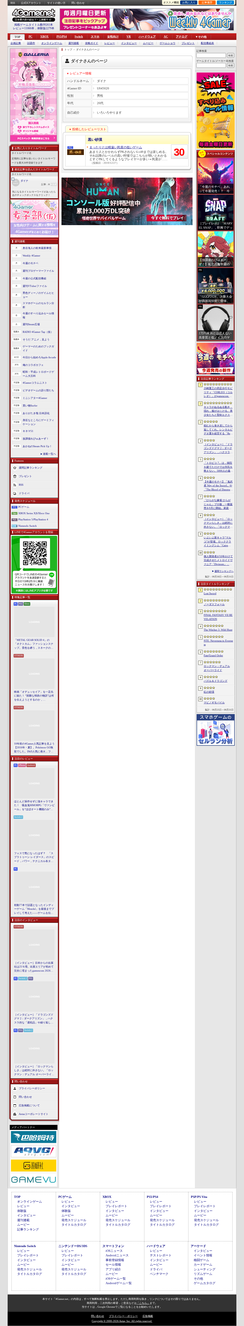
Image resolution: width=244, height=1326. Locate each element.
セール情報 (113, 1264)
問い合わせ (78, 2)
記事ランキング (28, 1229)
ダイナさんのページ (88, 49)
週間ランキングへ (224, 571)
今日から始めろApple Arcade (39, 357)
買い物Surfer (30, 405)
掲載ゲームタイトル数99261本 (33, 24)
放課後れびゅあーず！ (36, 438)
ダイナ (24, 180)
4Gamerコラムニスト (35, 382)
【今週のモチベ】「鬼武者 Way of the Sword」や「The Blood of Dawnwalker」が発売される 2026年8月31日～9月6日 (218, 486)
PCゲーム (23, 506)
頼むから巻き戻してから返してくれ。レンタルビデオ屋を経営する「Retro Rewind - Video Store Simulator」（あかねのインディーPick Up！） (218, 430)
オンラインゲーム (51, 43)
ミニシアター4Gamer (35, 398)
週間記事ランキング (30, 467)
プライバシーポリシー (32, 1088)
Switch (79, 36)
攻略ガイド (91, 43)
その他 (198, 1278)
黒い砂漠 (95, 139)
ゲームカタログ (204, 1283)
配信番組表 (207, 43)
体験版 (21, 1211)
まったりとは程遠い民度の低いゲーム (115, 147)
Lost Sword (210, 593)
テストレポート (161, 1255)
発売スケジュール (73, 1220)
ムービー (148, 43)
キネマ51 (28, 431)
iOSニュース (114, 1251)
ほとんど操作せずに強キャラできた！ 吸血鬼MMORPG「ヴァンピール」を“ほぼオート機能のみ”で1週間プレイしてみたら (34, 805)
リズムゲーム (203, 1274)
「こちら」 (143, 1303)
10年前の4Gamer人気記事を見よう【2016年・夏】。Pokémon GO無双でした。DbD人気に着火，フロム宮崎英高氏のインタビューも (34, 748)
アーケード (198, 1246)
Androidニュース (117, 1255)
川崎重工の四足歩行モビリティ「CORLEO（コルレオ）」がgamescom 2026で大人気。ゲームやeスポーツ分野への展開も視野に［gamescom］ (218, 392)
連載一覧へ (49, 453)
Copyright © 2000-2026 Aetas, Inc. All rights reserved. (122, 1321)
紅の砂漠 (209, 691)
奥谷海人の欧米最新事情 (37, 248)
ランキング (225, 2)
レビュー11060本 (23, 28)
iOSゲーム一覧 (116, 1278)
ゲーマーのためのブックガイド (38, 348)
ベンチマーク (159, 1274)
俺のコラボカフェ (33, 364)
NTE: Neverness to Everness (218, 642)
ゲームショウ (167, 43)
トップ (68, 49)
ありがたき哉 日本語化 (36, 413)
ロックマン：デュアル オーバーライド (217, 668)
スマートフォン (113, 1246)
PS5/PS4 (61, 36)
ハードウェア (147, 36)
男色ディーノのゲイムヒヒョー (38, 294)
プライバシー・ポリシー (123, 1316)
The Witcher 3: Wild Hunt (218, 629)
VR (129, 36)
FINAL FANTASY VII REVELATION (218, 617)
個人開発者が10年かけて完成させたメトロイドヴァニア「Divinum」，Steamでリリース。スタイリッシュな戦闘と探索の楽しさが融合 (218, 560)
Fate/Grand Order (213, 655)
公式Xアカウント (31, 2)
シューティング (204, 1269)
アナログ (181, 36)
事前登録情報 (115, 1260)
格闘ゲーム (201, 1260)
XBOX (44, 36)
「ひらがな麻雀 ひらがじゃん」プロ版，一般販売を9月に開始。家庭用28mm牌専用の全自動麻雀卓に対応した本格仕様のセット (218, 504)
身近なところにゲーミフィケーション (38, 422)
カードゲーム (203, 1264)
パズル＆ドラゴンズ (215, 680)
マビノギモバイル (214, 702)
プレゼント (188, 43)
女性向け (113, 36)
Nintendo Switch (27, 525)
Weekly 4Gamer (31, 255)
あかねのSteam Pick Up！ (37, 446)
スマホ (95, 36)
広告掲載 (147, 1316)
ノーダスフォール (214, 604)
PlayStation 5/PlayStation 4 (33, 519)
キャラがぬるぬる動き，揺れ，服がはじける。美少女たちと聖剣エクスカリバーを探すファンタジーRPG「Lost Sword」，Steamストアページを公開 (218, 411)
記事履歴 (207, 2)
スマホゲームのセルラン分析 (38, 305)
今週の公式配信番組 (34, 278)
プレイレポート (116, 1206)
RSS (12, 2)
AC (166, 36)
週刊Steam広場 (31, 324)
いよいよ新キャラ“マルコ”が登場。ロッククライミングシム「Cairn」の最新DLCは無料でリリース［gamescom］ (218, 541)
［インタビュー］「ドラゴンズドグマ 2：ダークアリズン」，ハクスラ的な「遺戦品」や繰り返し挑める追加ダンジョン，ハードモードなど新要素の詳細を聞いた (33, 1019)
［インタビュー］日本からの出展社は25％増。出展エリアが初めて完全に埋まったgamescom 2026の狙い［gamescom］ (34, 967)
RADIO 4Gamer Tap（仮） (38, 331)
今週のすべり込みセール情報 (38, 315)
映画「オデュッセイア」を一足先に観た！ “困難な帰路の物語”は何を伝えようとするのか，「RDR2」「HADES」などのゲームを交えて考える (34, 696)
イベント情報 (203, 1255)
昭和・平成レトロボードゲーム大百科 (38, 373)
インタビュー (129, 43)
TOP (17, 37)
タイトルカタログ (73, 1224)
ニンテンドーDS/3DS (72, 1246)
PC (30, 36)
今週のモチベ (30, 263)
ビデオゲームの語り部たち (38, 390)
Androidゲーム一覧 (119, 1283)
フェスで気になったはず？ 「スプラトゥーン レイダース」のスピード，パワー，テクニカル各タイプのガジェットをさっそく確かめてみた (34, 857)
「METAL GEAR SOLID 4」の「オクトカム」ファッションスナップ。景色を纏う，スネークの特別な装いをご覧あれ (33, 644)
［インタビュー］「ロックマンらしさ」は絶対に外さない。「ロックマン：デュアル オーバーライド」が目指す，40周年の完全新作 (34, 1070)
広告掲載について (29, 1105)
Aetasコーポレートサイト (33, 1114)
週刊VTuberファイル (35, 286)
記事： (45, 184)
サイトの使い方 (56, 2)
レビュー (109, 43)
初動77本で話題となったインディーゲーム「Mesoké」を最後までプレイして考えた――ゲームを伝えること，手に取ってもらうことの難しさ (34, 909)
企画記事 (15, 43)
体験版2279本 (45, 28)
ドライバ (24, 493)
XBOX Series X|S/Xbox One (34, 513)
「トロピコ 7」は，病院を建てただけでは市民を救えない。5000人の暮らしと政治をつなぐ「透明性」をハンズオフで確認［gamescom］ (218, 467)
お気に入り (188, 2)
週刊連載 (73, 43)
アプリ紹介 (113, 1269)
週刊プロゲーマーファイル (38, 270)
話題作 (31, 43)
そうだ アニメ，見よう (36, 339)
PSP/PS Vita (199, 1197)
